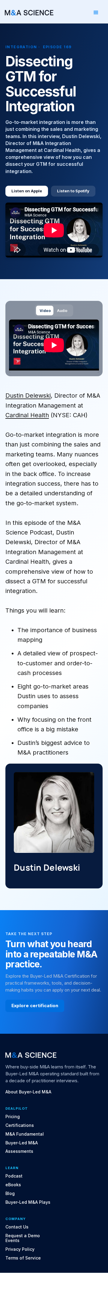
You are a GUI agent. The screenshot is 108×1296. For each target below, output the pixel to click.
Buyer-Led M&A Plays (27, 1202)
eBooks (13, 1184)
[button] (96, 12)
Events (12, 1240)
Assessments (19, 1151)
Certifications (19, 1125)
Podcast (13, 1176)
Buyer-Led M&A (21, 1142)
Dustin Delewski (28, 395)
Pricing (12, 1116)
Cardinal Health (27, 415)
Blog (10, 1193)
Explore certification (34, 1005)
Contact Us (16, 1227)
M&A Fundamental (24, 1134)
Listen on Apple (26, 190)
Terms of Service (23, 1258)
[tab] (44, 310)
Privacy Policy (19, 1249)
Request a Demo (22, 1235)
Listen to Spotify (73, 190)
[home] (29, 12)
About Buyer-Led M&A (28, 1091)
